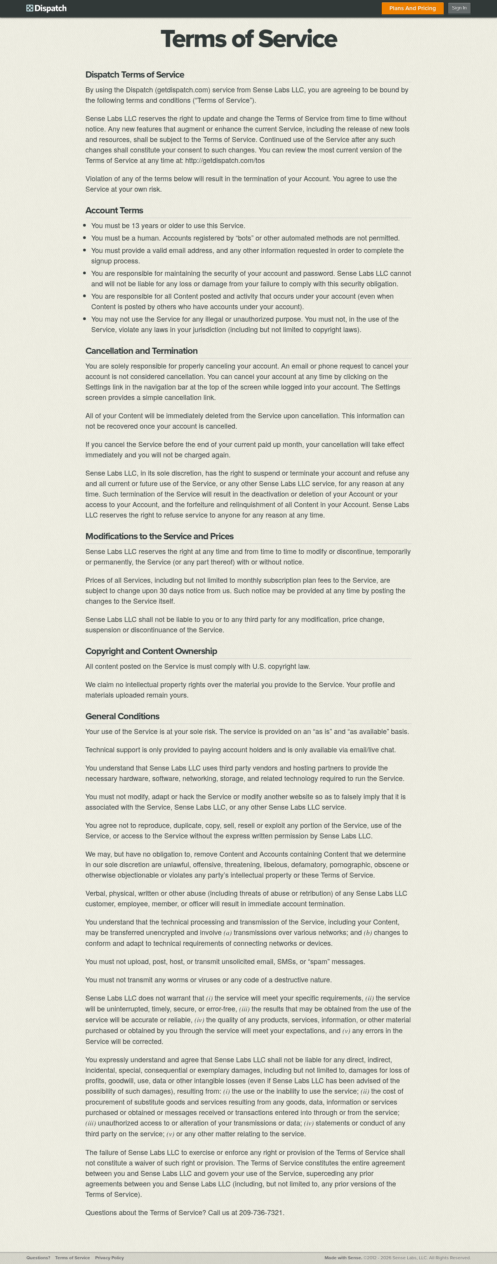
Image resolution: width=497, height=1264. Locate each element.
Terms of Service (72, 1258)
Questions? (38, 1258)
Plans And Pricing (412, 8)
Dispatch (46, 8)
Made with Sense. (343, 1258)
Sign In (459, 8)
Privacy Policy (109, 1258)
